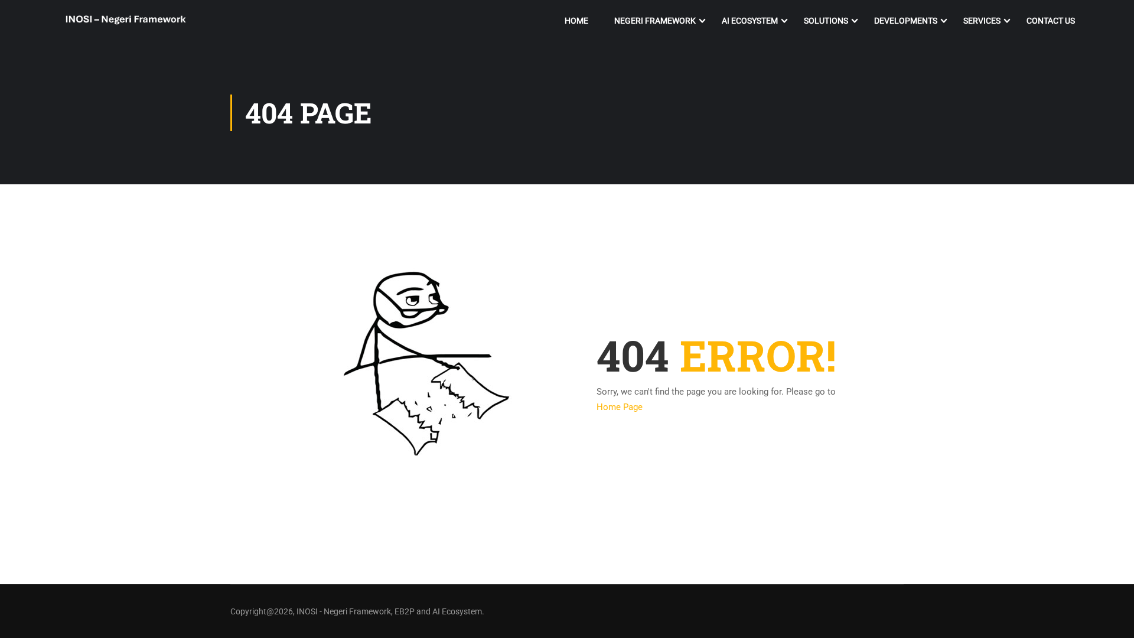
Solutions (826, 20)
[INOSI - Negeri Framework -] (125, 21)
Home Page (620, 407)
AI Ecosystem (750, 20)
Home (576, 20)
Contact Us (1051, 20)
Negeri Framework (655, 20)
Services (982, 20)
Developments (905, 20)
